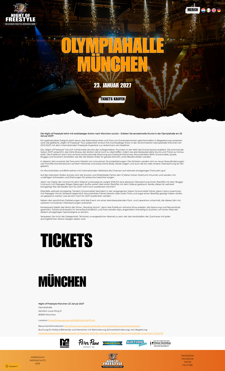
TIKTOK (187, 362)
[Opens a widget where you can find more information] (12, 366)
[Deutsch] (219, 10)
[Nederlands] (203, 10)
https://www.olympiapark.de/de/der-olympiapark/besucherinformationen (102, 326)
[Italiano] (209, 10)
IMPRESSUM (37, 357)
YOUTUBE (187, 365)
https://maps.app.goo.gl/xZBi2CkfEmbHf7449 (71, 320)
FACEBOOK (187, 359)
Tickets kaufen (112, 99)
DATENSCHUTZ (38, 360)
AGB (37, 363)
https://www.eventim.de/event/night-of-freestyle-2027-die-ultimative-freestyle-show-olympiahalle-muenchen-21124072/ (100, 333)
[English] (214, 10)
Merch (193, 10)
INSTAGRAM (187, 355)
